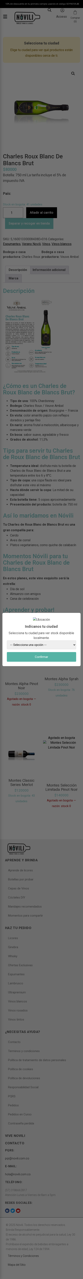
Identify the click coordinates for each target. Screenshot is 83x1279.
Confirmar (41, 657)
